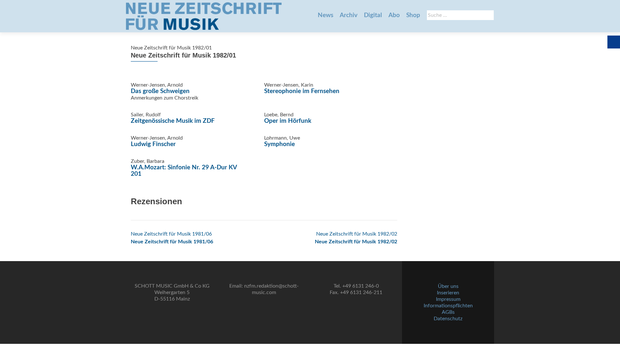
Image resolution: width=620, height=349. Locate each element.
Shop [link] (413, 15)
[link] (204, 16)
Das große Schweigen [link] (160, 91)
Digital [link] (373, 15)
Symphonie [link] (279, 144)
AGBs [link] (448, 312)
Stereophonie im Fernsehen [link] (301, 91)
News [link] (325, 15)
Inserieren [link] (448, 292)
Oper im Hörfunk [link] (287, 121)
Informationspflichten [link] (448, 305)
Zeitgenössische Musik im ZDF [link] (173, 121)
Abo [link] (394, 15)
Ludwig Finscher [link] (153, 144)
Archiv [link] (348, 15)
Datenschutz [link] (448, 318)
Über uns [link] (448, 286)
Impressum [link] (448, 299)
